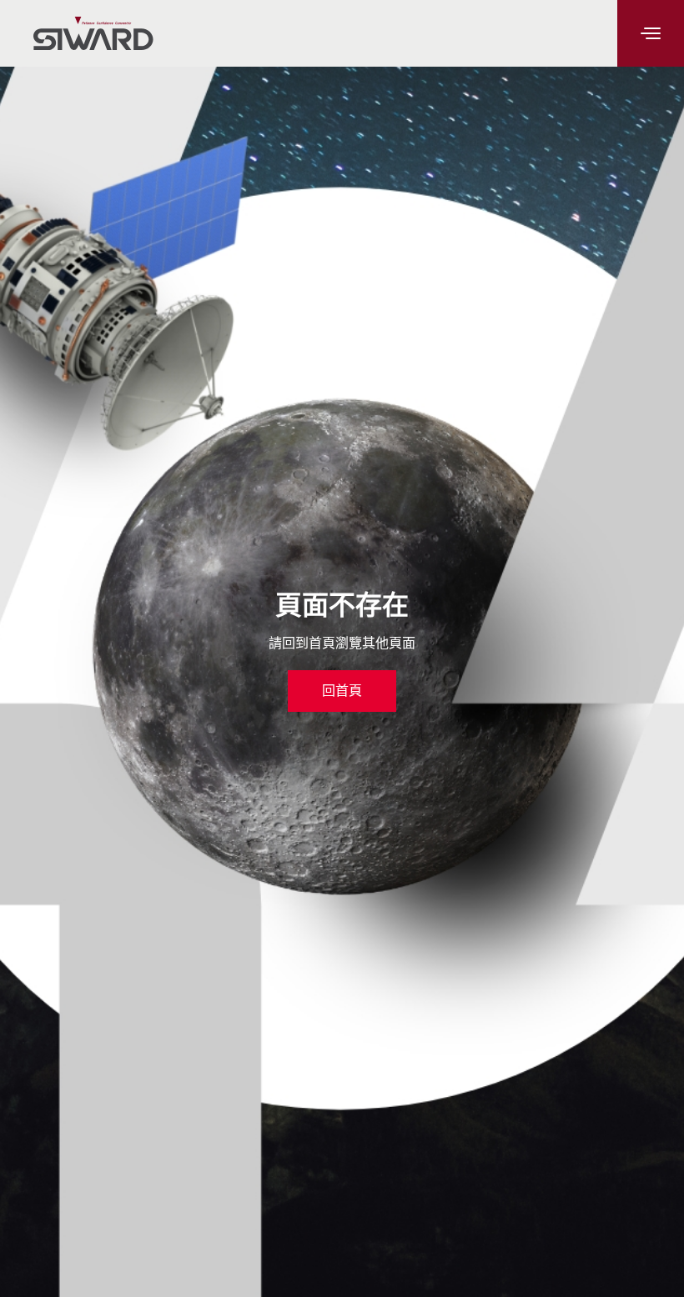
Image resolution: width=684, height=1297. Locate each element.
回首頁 (342, 691)
